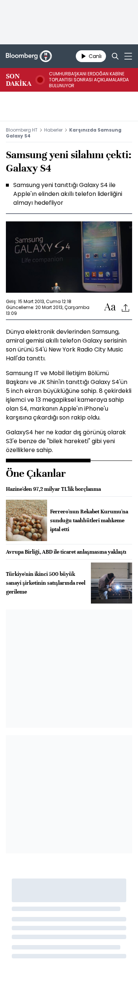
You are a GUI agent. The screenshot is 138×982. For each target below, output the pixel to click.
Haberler (53, 130)
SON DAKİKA (18, 79)
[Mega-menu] (128, 56)
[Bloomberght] (29, 56)
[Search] (115, 56)
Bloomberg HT (22, 130)
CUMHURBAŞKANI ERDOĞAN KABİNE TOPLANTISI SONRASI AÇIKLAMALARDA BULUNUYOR (89, 80)
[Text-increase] (110, 307)
